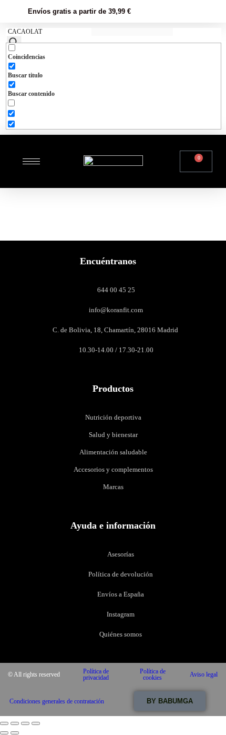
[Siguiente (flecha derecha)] (15, 732)
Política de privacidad (96, 674)
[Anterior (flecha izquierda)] (4, 732)
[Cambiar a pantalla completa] (15, 723)
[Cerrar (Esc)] (36, 723)
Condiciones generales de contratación (56, 701)
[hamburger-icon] (31, 161)
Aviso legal (204, 674)
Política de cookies (153, 674)
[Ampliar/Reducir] (4, 723)
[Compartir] (25, 723)
